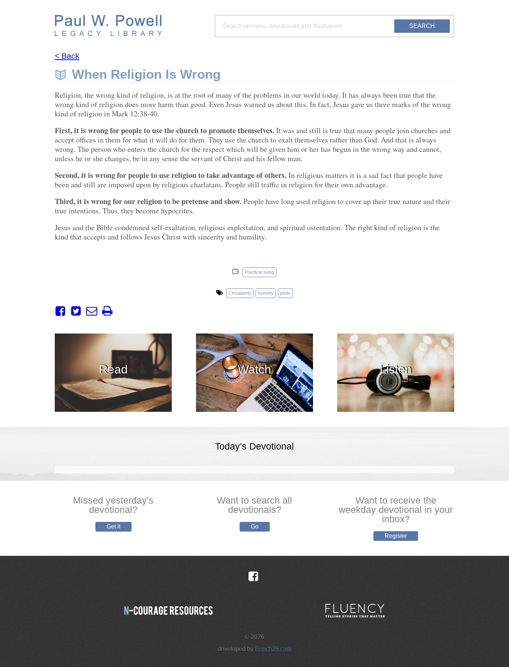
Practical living (259, 272)
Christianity (239, 293)
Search (422, 26)
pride (285, 293)
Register (396, 536)
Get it (113, 526)
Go (255, 526)
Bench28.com (273, 649)
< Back (67, 55)
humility (266, 293)
